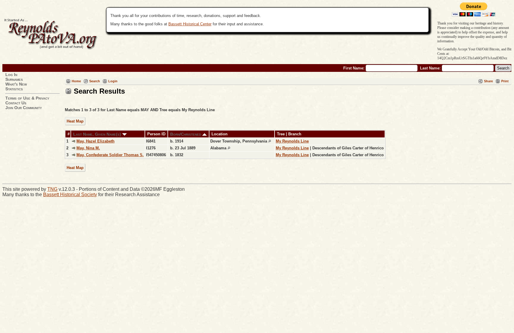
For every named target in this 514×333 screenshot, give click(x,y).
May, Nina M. (88, 148)
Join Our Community (23, 107)
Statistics (14, 88)
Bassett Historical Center (189, 24)
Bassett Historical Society (70, 194)
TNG (52, 189)
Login (112, 81)
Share (488, 81)
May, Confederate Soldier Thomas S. (110, 155)
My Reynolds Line (292, 141)
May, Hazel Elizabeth (95, 141)
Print (505, 81)
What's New (16, 84)
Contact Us (15, 102)
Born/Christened (186, 134)
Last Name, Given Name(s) (97, 134)
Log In (11, 74)
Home (76, 81)
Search (94, 81)
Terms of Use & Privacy (27, 98)
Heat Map (75, 121)
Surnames (14, 79)
